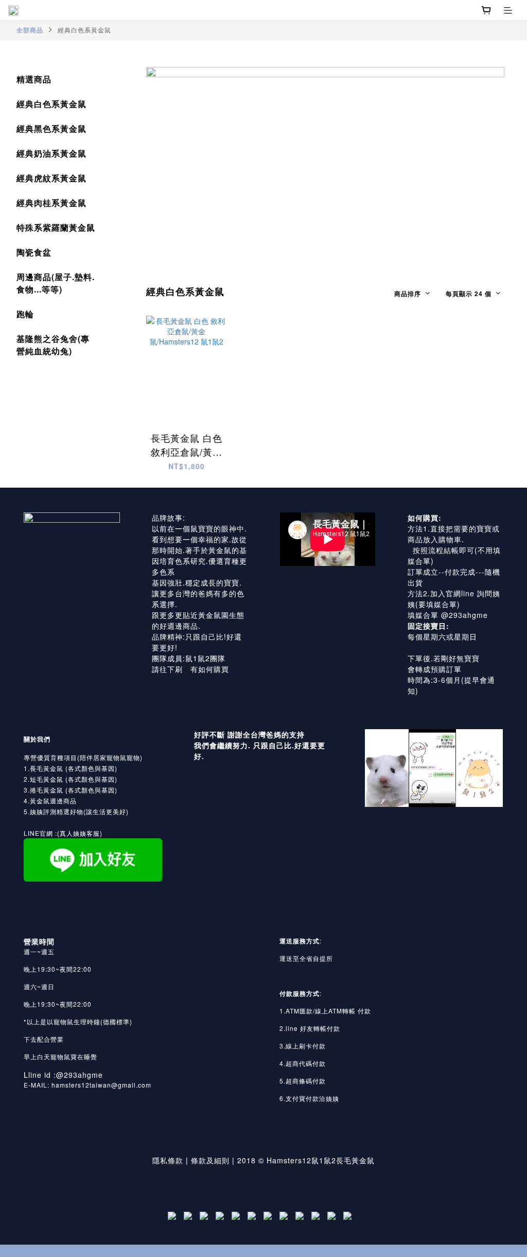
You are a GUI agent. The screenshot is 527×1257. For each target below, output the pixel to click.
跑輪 (25, 314)
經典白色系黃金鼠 (84, 29)
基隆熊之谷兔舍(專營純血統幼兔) (53, 345)
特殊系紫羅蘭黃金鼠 (55, 227)
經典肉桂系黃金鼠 (51, 203)
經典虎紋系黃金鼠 (51, 178)
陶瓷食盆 (33, 252)
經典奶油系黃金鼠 (51, 153)
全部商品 (29, 30)
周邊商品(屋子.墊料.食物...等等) (55, 283)
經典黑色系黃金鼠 (51, 128)
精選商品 (33, 79)
